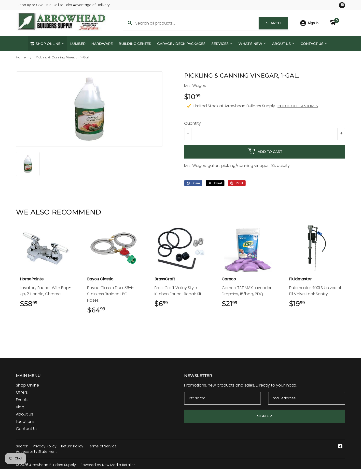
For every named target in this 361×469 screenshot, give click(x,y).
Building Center (135, 44)
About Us (282, 44)
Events (22, 399)
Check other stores (298, 106)
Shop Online (48, 44)
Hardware (102, 44)
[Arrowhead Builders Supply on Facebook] (340, 447)
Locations (25, 421)
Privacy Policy (44, 446)
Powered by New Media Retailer (108, 464)
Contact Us (312, 44)
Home (21, 57)
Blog (20, 407)
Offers (22, 392)
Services (220, 44)
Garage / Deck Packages (181, 44)
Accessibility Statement (36, 451)
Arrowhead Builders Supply (52, 464)
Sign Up (264, 416)
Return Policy (72, 446)
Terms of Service (102, 446)
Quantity (192, 123)
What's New (250, 44)
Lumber (77, 44)
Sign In (313, 23)
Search (277, 23)
